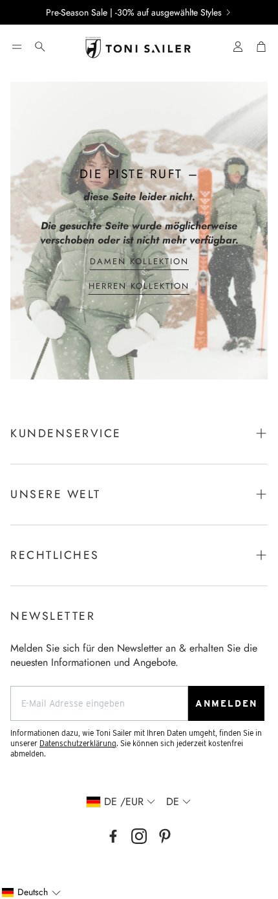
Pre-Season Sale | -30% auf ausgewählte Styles (134, 12)
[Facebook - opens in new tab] (113, 836)
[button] (16, 47)
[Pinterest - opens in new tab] (165, 836)
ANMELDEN (226, 703)
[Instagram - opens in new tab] (139, 836)
